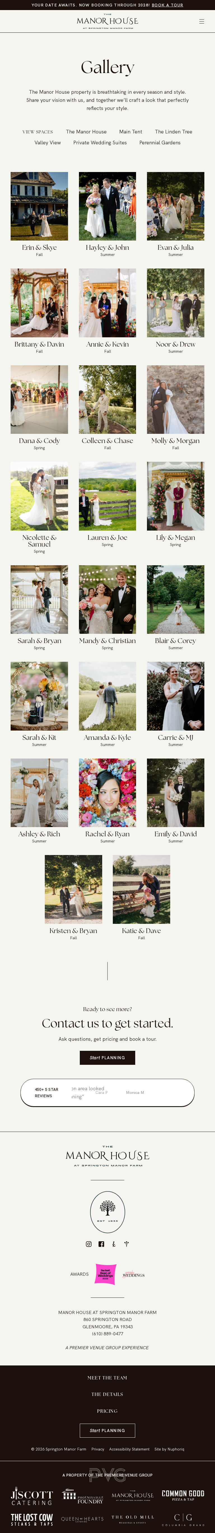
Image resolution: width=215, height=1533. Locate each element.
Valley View (47, 142)
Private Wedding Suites (100, 142)
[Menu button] (201, 21)
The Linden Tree (173, 131)
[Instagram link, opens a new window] (88, 1244)
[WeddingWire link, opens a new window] (126, 1244)
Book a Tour (167, 5)
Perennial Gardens (160, 142)
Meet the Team (107, 1378)
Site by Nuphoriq (169, 1449)
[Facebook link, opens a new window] (101, 1244)
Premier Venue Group (95, 1348)
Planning (107, 1058)
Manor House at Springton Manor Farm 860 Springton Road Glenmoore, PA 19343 (107, 1320)
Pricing (107, 1411)
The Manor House (86, 131)
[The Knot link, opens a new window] (114, 1244)
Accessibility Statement (129, 1449)
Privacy (97, 1449)
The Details (107, 1395)
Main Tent (130, 131)
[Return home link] (107, 21)
